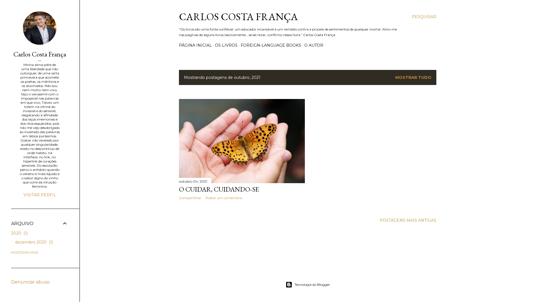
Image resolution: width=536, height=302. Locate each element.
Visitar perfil (39, 194)
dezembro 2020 (33, 242)
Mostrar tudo (413, 77)
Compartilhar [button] (190, 198)
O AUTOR (313, 45)
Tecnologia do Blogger (312, 284)
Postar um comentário (223, 198)
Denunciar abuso (30, 282)
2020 (19, 233)
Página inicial (195, 45)
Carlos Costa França (238, 16)
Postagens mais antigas (408, 220)
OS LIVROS (226, 45)
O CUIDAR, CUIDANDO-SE (219, 189)
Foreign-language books (271, 45)
